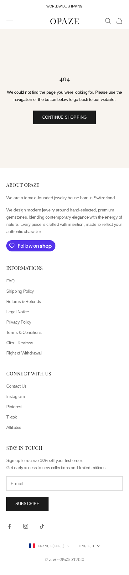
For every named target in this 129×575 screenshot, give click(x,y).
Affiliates (13, 427)
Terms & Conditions (24, 332)
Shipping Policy (20, 291)
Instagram (15, 396)
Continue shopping (64, 117)
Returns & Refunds (23, 301)
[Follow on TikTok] (42, 526)
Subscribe (27, 503)
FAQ (10, 280)
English (86, 545)
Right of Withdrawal (23, 352)
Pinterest (14, 406)
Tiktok (11, 416)
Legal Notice (17, 311)
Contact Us (16, 386)
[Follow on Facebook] (9, 526)
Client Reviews (19, 342)
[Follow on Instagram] (26, 526)
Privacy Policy (18, 322)
